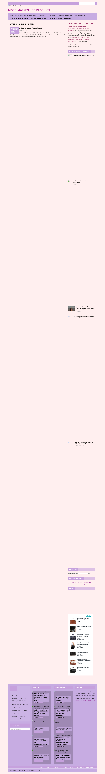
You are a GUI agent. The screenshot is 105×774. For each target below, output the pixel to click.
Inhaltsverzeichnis (65, 15)
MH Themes (39, 770)
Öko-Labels (36, 687)
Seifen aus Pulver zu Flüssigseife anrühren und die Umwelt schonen (41, 712)
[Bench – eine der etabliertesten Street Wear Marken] (69, 241)
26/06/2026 (37, 702)
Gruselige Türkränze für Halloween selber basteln (63, 698)
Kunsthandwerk (60, 687)
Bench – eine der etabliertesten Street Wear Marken (83, 181)
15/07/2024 (79, 311)
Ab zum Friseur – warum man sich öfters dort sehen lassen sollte (84, 443)
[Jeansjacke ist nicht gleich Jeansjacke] (70, 115)
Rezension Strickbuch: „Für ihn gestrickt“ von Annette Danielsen (63, 712)
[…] (45, 36)
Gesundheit (52, 15)
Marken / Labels (80, 15)
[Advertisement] (81, 602)
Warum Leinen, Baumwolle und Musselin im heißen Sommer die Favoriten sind (20, 706)
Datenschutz (58, 767)
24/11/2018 (79, 320)
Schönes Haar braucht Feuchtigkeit (28, 28)
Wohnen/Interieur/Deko (39, 18)
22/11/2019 (78, 445)
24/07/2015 (37, 761)
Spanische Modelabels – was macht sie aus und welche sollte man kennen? (85, 308)
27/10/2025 (59, 702)
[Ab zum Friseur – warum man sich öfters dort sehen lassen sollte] (71, 503)
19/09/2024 (59, 761)
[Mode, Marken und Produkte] (16, 6)
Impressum (40, 767)
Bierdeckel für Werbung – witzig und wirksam (85, 317)
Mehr (90, 584)
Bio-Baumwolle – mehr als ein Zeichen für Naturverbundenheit (41, 741)
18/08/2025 (59, 731)
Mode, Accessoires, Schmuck (19, 18)
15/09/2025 (59, 717)
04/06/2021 (37, 731)
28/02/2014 (76, 184)
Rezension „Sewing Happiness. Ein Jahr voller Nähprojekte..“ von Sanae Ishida (19, 712)
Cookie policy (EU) (69, 767)
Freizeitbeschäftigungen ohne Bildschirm (64, 729)
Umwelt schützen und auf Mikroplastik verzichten (41, 757)
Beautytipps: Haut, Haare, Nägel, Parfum (23, 15)
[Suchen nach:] (87, 3)
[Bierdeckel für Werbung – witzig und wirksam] (71, 377)
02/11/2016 (37, 746)
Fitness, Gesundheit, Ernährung (60, 18)
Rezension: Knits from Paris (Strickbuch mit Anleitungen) (63, 757)
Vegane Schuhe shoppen (39, 729)
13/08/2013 (77, 57)
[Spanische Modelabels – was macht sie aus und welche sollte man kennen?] (71, 308)
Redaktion (21, 30)
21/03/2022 (37, 717)
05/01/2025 (59, 746)
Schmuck (42, 15)
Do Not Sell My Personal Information (86, 767)
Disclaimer (49, 767)
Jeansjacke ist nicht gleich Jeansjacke (84, 55)
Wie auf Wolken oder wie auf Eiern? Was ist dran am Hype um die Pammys (19, 700)
